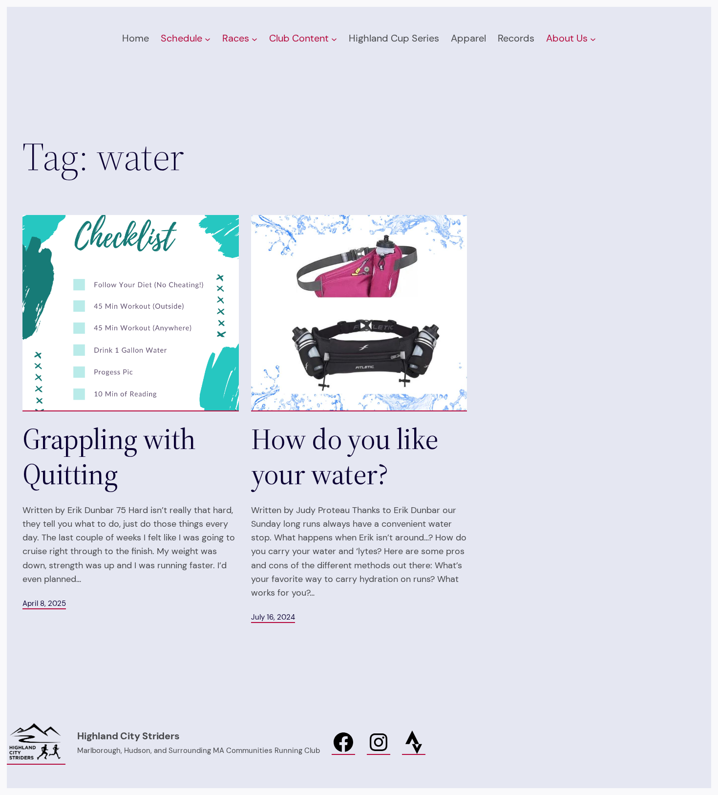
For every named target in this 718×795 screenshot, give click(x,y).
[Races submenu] (254, 39)
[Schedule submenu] (208, 39)
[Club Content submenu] (334, 39)
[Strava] (413, 743)
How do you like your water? (345, 456)
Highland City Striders (128, 736)
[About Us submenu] (593, 39)
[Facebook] (343, 743)
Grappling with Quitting (109, 456)
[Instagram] (378, 743)
